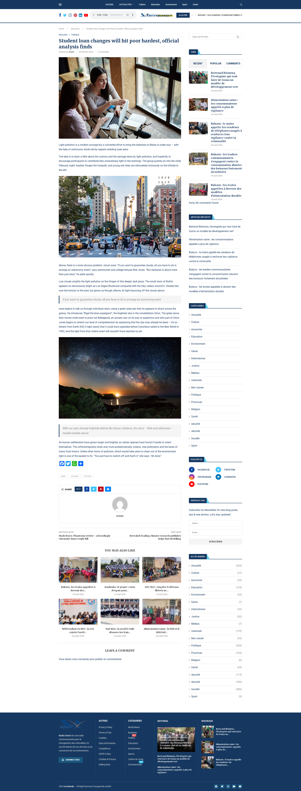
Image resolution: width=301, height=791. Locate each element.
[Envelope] (240, 786)
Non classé (197, 387)
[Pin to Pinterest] (101, 489)
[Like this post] (79, 489)
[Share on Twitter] (94, 489)
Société (195, 438)
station (87, 476)
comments (233, 63)
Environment (171, 4)
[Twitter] (65, 15)
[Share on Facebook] (86, 489)
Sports (131, 754)
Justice (195, 365)
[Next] (195, 15)
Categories (135, 721)
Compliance (104, 748)
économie (196, 329)
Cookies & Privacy (107, 759)
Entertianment (135, 764)
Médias (195, 372)
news (63, 476)
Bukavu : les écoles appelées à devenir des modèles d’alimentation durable (226, 190)
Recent (198, 63)
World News (134, 727)
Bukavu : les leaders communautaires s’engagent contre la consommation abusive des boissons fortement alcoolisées (226, 163)
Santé (195, 4)
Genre (194, 351)
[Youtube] (86, 15)
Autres (103, 721)
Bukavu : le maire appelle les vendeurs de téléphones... (228, 762)
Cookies (102, 738)
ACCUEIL (110, 4)
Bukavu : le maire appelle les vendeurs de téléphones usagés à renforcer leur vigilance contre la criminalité (226, 132)
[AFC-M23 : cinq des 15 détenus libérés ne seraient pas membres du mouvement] (161, 570)
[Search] (241, 4)
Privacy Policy (105, 727)
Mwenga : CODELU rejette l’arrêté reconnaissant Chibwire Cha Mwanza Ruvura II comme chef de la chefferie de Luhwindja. (175, 742)
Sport (184, 4)
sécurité (195, 423)
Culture (142, 4)
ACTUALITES (125, 4)
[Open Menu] (60, 4)
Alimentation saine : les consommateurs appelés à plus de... (228, 747)
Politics (131, 738)
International (198, 358)
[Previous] (192, 15)
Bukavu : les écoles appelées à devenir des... (222, 15)
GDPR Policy (105, 754)
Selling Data (104, 764)
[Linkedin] (80, 15)
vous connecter (80, 659)
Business (132, 732)
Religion (195, 409)
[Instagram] (70, 15)
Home (61, 29)
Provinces (196, 402)
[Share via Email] (108, 489)
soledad (75, 476)
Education (155, 4)
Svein (71, 52)
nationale (196, 380)
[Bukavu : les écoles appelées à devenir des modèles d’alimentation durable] (78, 570)
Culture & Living (135, 759)
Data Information (107, 743)
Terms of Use (105, 732)
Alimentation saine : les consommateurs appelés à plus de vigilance (224, 105)
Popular (215, 63)
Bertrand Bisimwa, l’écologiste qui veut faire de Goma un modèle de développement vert (224, 80)
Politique (75, 35)
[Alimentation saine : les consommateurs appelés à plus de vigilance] (198, 104)
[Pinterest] (75, 15)
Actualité (196, 314)
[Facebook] (60, 15)
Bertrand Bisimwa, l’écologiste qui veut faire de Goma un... (228, 731)
